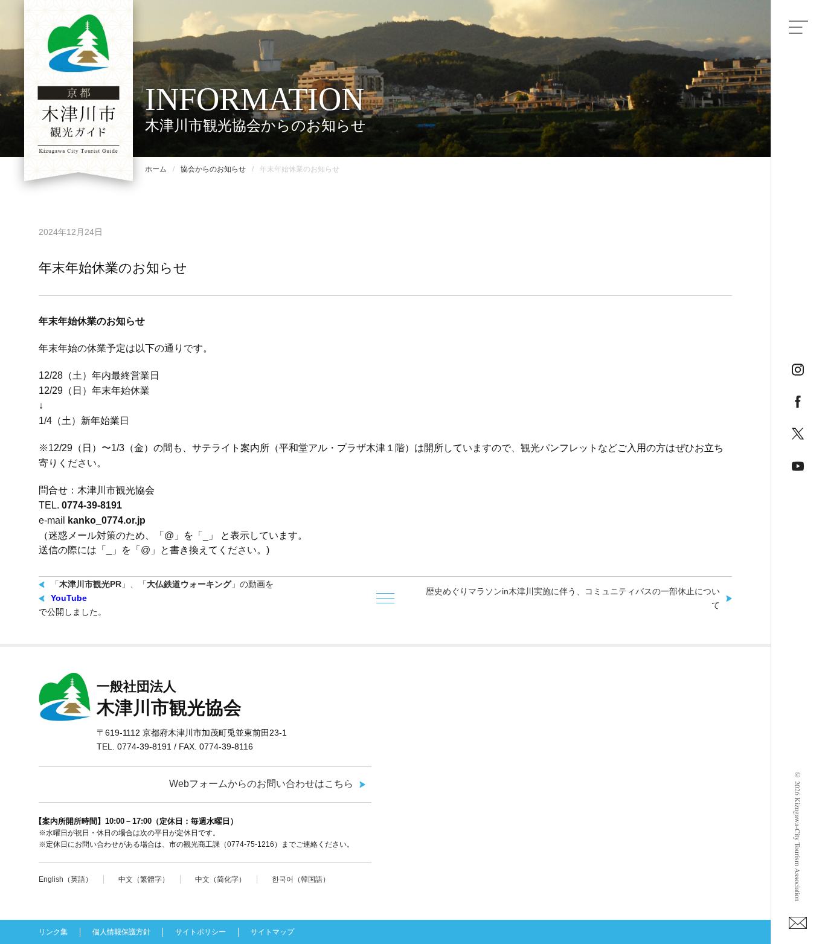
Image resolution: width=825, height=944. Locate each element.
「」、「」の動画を (162, 584)
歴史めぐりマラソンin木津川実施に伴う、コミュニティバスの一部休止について (573, 598)
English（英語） (65, 879)
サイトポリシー (200, 932)
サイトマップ (272, 932)
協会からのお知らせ (213, 169)
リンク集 (53, 932)
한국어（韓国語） (301, 879)
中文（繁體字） (143, 879)
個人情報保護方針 (121, 932)
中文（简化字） (220, 879)
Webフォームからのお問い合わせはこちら (261, 784)
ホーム (156, 169)
